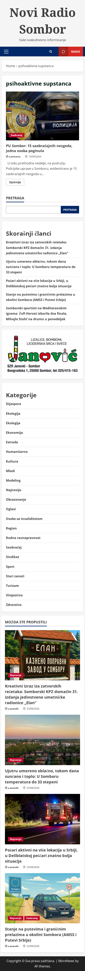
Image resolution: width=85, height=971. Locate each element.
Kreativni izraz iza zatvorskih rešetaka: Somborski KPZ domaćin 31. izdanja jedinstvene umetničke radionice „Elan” (37, 247)
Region (11, 528)
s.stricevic (15, 156)
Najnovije (13, 490)
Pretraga (15, 198)
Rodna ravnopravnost (23, 538)
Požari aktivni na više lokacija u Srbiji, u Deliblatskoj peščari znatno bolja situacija (41, 855)
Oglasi (11, 509)
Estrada (12, 442)
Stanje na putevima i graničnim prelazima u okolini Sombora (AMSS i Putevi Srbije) (40, 934)
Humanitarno (17, 451)
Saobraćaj (16, 135)
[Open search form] (50, 51)
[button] (6, 51)
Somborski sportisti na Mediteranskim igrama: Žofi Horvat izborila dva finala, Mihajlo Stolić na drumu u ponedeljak (36, 313)
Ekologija (13, 413)
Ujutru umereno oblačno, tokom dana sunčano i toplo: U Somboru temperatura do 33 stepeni (41, 266)
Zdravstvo (14, 605)
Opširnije (16, 183)
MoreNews (66, 961)
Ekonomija (14, 432)
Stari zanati (15, 576)
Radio (75, 51)
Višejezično (14, 595)
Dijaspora (13, 404)
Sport (10, 566)
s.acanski (13, 708)
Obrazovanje (16, 499)
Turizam (12, 585)
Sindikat (12, 557)
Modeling (13, 480)
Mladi (10, 471)
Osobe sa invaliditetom (24, 519)
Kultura (12, 461)
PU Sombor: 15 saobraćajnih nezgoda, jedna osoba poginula (42, 116)
